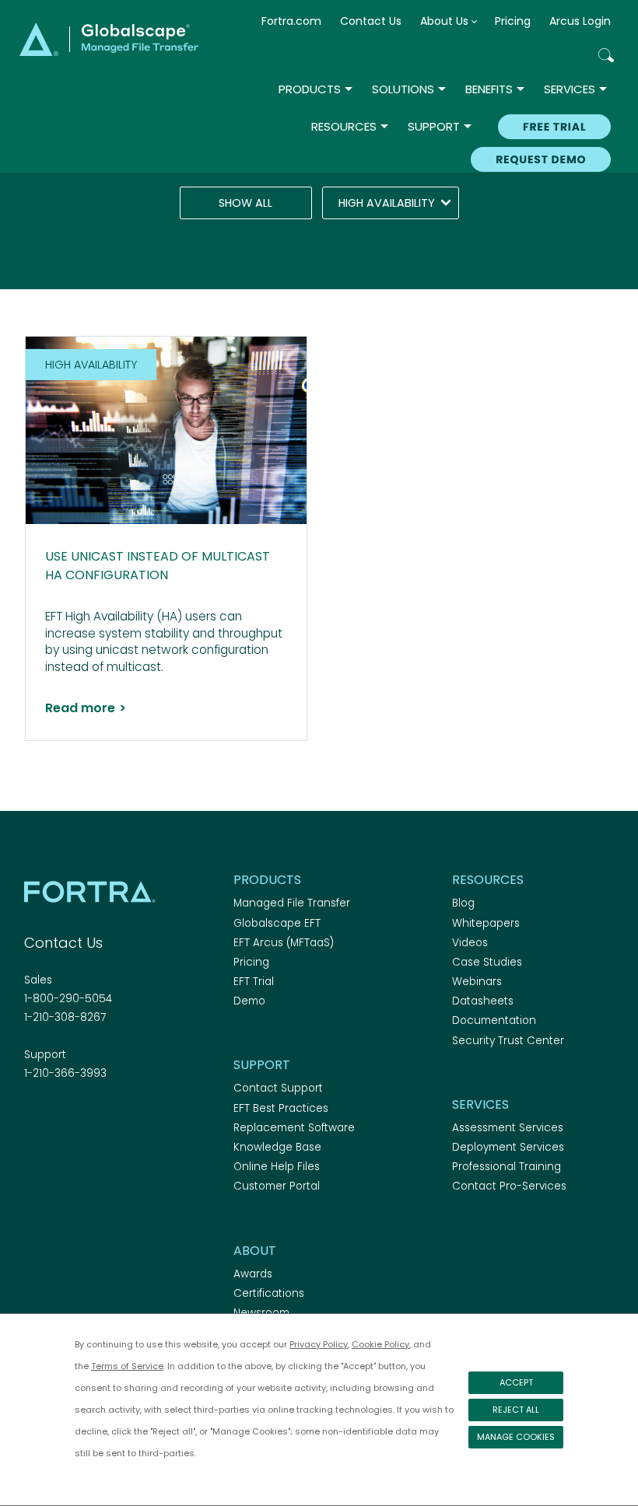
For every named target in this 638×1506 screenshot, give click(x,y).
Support (434, 126)
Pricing (513, 21)
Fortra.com (291, 21)
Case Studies (487, 962)
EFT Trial (253, 981)
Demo (249, 1001)
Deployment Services (508, 1147)
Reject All (516, 1409)
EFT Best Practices (280, 1108)
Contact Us (370, 21)
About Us (444, 21)
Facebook (33, 1115)
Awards (252, 1274)
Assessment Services (507, 1127)
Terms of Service (127, 1366)
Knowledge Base (277, 1147)
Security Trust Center (508, 1040)
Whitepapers (486, 923)
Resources (344, 126)
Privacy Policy (318, 1344)
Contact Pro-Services (509, 1186)
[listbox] (390, 203)
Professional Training (506, 1166)
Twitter (60, 1115)
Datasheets (483, 1001)
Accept (516, 1382)
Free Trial (554, 127)
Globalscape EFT (277, 923)
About (254, 1251)
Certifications (268, 1293)
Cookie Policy (380, 1344)
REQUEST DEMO (541, 159)
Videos (470, 942)
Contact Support (278, 1088)
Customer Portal (276, 1186)
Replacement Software (294, 1127)
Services (569, 89)
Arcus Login (580, 21)
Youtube (142, 1115)
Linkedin (88, 1115)
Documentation (494, 1020)
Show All (245, 203)
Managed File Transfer (291, 903)
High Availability (386, 203)
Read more (85, 708)
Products (310, 89)
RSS (115, 1115)
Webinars (477, 981)
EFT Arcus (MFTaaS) (283, 942)
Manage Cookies (516, 1437)
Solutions (403, 89)
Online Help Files (276, 1166)
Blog (463, 903)
